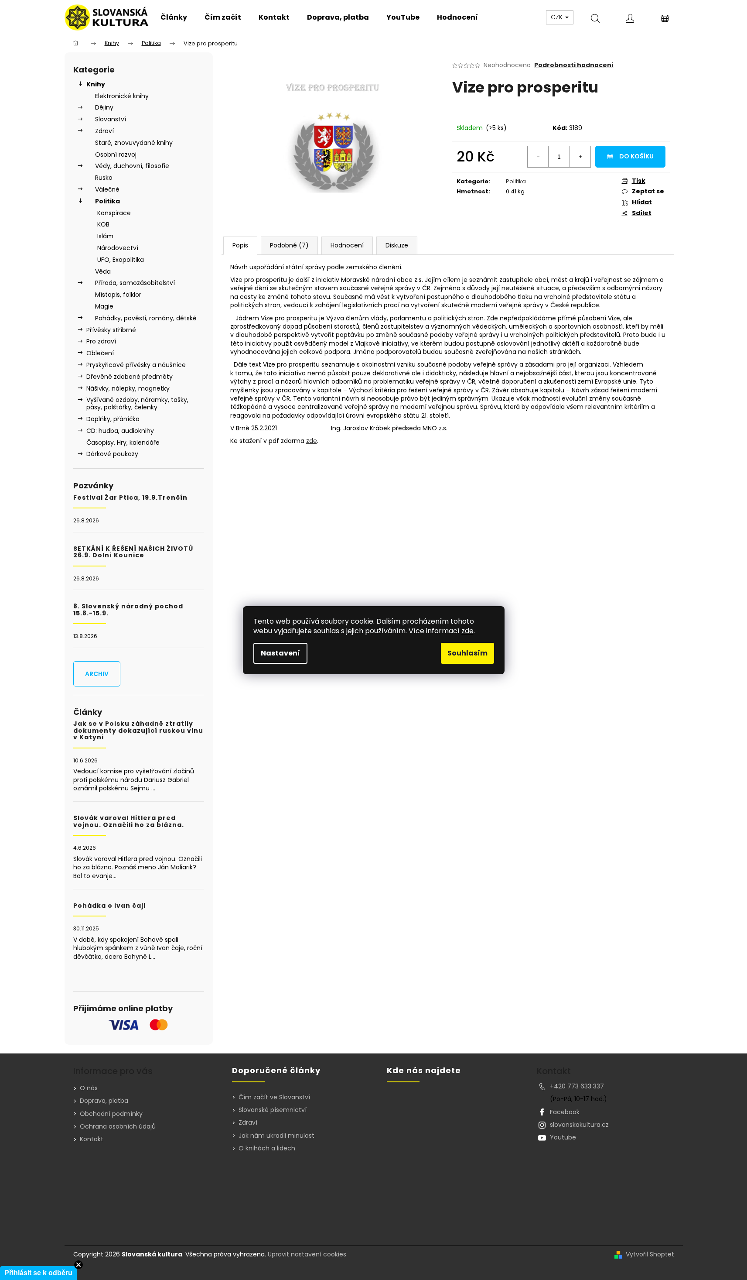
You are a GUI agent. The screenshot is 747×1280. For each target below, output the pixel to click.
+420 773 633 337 (577, 1086)
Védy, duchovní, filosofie (132, 165)
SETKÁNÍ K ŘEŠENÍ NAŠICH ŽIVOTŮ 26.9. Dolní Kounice (133, 552)
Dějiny (104, 107)
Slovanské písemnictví (273, 1110)
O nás (89, 1088)
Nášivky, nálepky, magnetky (128, 388)
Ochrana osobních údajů (118, 1126)
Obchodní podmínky (111, 1113)
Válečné (107, 189)
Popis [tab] (240, 245)
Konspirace (114, 213)
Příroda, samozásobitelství (135, 282)
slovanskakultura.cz (579, 1124)
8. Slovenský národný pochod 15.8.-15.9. (128, 610)
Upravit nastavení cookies (307, 1254)
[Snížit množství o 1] (538, 156)
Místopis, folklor (118, 294)
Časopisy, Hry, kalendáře (123, 442)
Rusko (104, 177)
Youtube (563, 1137)
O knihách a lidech (267, 1148)
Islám (105, 236)
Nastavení (280, 653)
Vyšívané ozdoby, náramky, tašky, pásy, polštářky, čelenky (137, 403)
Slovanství (110, 119)
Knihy (95, 84)
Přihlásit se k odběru (38, 1273)
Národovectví (117, 248)
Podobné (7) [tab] (289, 245)
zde (467, 631)
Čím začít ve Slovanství (274, 1097)
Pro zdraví (101, 341)
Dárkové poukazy (112, 454)
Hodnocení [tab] (347, 245)
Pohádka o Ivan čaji (109, 906)
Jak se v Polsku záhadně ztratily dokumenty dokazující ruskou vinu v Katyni (138, 731)
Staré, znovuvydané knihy (134, 142)
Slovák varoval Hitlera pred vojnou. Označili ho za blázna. (128, 821)
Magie (104, 306)
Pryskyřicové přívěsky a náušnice (136, 364)
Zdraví (104, 131)
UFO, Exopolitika (120, 259)
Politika (107, 201)
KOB (103, 224)
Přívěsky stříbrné (111, 330)
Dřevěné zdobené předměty (129, 376)
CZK (557, 17)
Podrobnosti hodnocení (574, 65)
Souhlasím (467, 653)
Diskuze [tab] (396, 245)
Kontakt (91, 1139)
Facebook (565, 1112)
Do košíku (636, 156)
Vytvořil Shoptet (650, 1254)
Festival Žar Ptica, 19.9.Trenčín (130, 497)
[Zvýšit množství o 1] (580, 156)
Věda (103, 271)
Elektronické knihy (122, 96)
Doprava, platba (104, 1100)
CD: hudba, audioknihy (120, 430)
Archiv (97, 673)
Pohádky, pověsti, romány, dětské (146, 318)
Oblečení (100, 353)
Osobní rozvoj (115, 154)
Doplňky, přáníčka (113, 419)
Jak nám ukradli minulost (276, 1136)
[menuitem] (174, 17)
